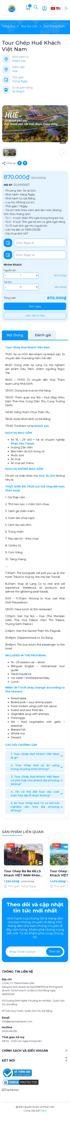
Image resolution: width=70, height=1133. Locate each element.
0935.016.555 (9, 1031)
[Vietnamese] (53, 8)
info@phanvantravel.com (17, 1021)
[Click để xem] (35, 124)
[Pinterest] (25, 163)
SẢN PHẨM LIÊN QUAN (22, 832)
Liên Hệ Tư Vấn (35, 315)
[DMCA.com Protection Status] (20, 1082)
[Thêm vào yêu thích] (63, 140)
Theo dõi (54, 951)
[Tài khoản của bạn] (44, 8)
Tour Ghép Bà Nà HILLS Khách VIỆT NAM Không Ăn (23, 873)
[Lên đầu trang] (65, 1116)
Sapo (43, 1110)
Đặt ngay (35, 306)
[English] (58, 8)
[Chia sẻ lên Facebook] (19, 163)
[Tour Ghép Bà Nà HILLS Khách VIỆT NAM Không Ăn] (23, 854)
